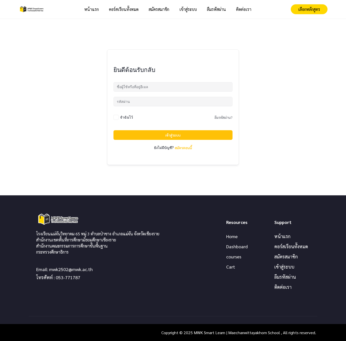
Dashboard (237, 246)
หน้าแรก (91, 9)
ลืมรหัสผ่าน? (224, 117)
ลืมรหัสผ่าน (216, 9)
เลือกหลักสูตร (309, 9)
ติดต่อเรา (243, 9)
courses (233, 256)
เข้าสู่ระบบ (188, 9)
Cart (230, 267)
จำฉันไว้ (126, 117)
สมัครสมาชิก (159, 9)
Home (232, 236)
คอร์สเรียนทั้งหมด (124, 9)
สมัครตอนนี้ (183, 147)
